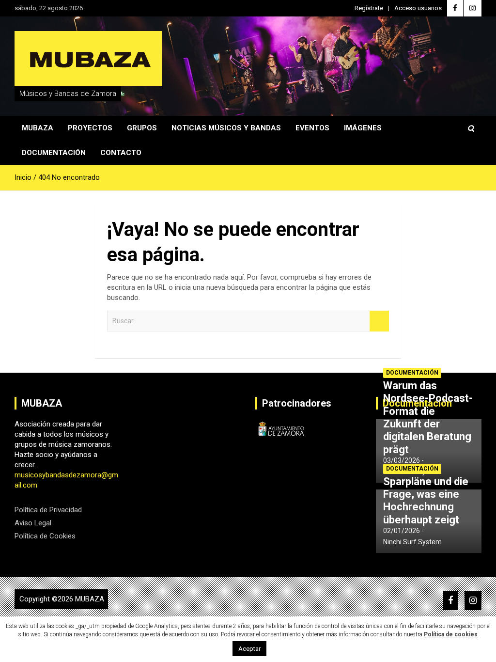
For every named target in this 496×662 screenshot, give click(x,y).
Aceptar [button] (249, 648)
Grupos (142, 128)
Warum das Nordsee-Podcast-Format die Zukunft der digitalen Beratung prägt (428, 417)
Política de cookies (451, 634)
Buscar (379, 321)
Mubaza (37, 128)
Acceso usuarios (418, 8)
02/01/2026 (401, 531)
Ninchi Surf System (412, 542)
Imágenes (363, 128)
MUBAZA (89, 599)
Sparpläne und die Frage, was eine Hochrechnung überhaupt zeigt (425, 500)
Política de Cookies (45, 536)
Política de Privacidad (48, 509)
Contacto (120, 152)
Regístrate (369, 8)
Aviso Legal (33, 523)
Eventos (312, 128)
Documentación (54, 152)
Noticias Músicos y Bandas (226, 128)
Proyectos (90, 128)
